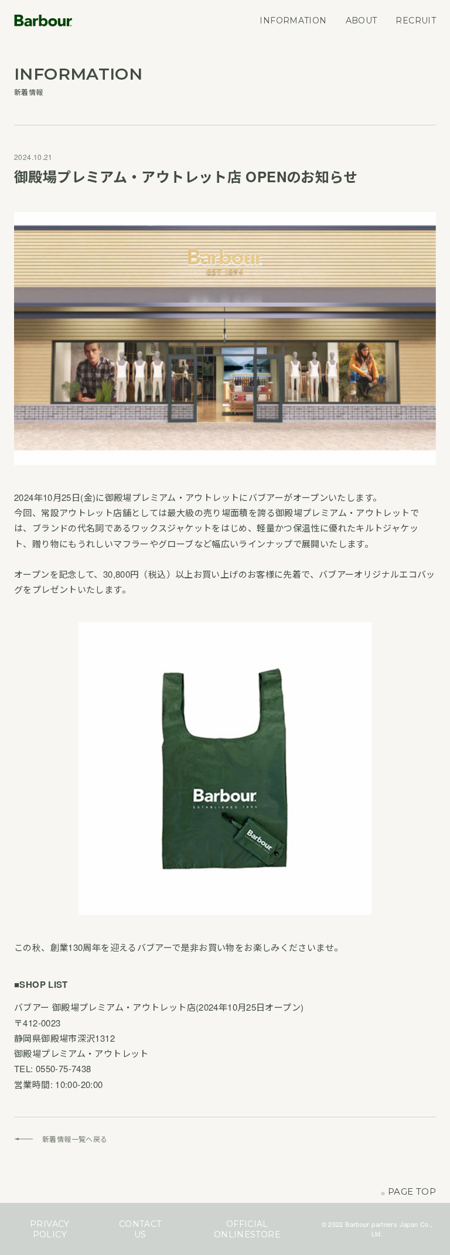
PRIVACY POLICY (50, 1229)
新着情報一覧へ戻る (74, 1139)
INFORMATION (293, 20)
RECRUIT (416, 20)
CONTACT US (140, 1229)
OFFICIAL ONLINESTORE (247, 1229)
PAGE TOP (408, 1192)
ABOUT (361, 20)
